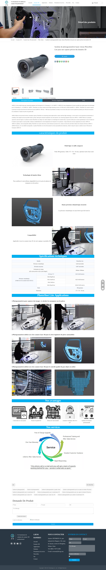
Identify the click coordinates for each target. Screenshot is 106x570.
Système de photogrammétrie (19, 489)
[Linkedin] (14, 543)
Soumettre (53, 524)
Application (37, 546)
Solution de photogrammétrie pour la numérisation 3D (48, 492)
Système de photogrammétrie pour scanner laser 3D (44, 494)
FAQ (83, 100)
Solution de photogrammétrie (33, 489)
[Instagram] (20, 543)
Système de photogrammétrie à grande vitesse (51, 489)
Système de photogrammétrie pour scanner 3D (22, 494)
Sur (34, 556)
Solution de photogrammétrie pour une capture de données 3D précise (76, 492)
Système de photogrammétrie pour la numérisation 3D (24, 492)
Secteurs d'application (57, 100)
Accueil (36, 541)
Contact (36, 559)
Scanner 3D (37, 544)
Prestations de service (39, 551)
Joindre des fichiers (22, 516)
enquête (65, 56)
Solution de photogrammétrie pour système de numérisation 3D (71, 494)
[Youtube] (17, 543)
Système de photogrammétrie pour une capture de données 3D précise (77, 489)
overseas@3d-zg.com (57, 551)
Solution (36, 549)
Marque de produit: (43, 98)
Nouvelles (36, 554)
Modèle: (15, 98)
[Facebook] (11, 543)
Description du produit (27, 100)
